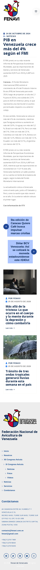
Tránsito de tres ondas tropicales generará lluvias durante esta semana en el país (18, 378)
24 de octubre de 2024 (18, 34)
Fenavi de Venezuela (19, 563)
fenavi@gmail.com (10, 534)
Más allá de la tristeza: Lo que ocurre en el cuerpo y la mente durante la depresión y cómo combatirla (19, 314)
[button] (36, 11)
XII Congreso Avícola (13, 460)
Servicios (8, 486)
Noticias (11, 36)
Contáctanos (9, 490)
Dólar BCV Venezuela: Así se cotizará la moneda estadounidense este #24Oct (19, 251)
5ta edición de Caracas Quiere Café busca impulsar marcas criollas (20, 226)
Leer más (9, 328)
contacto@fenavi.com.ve (12, 531)
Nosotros (8, 455)
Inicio (6, 451)
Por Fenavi (14, 298)
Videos (10, 478)
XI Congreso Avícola (14, 464)
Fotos (9, 473)
